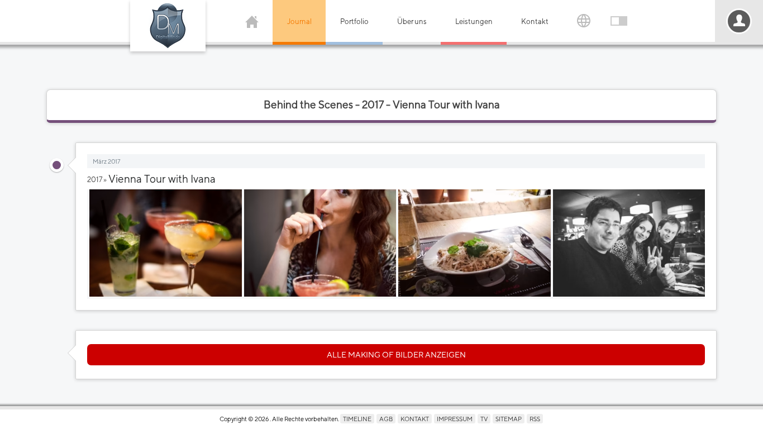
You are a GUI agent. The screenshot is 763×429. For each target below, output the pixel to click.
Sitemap (508, 418)
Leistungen (474, 21)
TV (484, 418)
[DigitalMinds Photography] (168, 25)
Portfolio (354, 21)
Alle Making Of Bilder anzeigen (396, 354)
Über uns (412, 21)
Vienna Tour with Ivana (162, 179)
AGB (386, 418)
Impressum (455, 418)
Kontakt (535, 21)
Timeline (357, 418)
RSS (535, 418)
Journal (299, 21)
